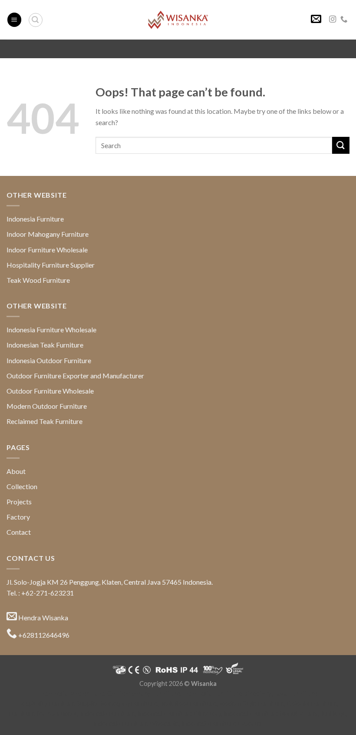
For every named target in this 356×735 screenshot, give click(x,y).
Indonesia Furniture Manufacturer (271, 713)
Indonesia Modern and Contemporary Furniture (109, 693)
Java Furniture (295, 693)
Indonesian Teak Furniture (45, 345)
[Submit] (340, 145)
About (16, 471)
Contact (19, 532)
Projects (19, 501)
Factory (18, 517)
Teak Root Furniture (188, 703)
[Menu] (14, 20)
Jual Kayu (333, 713)
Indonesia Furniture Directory (227, 693)
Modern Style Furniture (251, 703)
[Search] (36, 20)
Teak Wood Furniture (38, 280)
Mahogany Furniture (129, 703)
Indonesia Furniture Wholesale (51, 329)
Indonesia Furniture (35, 219)
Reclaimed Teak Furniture (44, 421)
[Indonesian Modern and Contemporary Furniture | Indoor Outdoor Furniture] (178, 19)
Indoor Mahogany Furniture (48, 234)
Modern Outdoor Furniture (47, 406)
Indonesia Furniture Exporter (222, 723)
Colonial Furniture (312, 703)
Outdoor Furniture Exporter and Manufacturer (75, 375)
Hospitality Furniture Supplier (51, 265)
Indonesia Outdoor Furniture (49, 360)
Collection (22, 486)
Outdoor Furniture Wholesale (50, 391)
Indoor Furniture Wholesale (47, 249)
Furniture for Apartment (43, 713)
